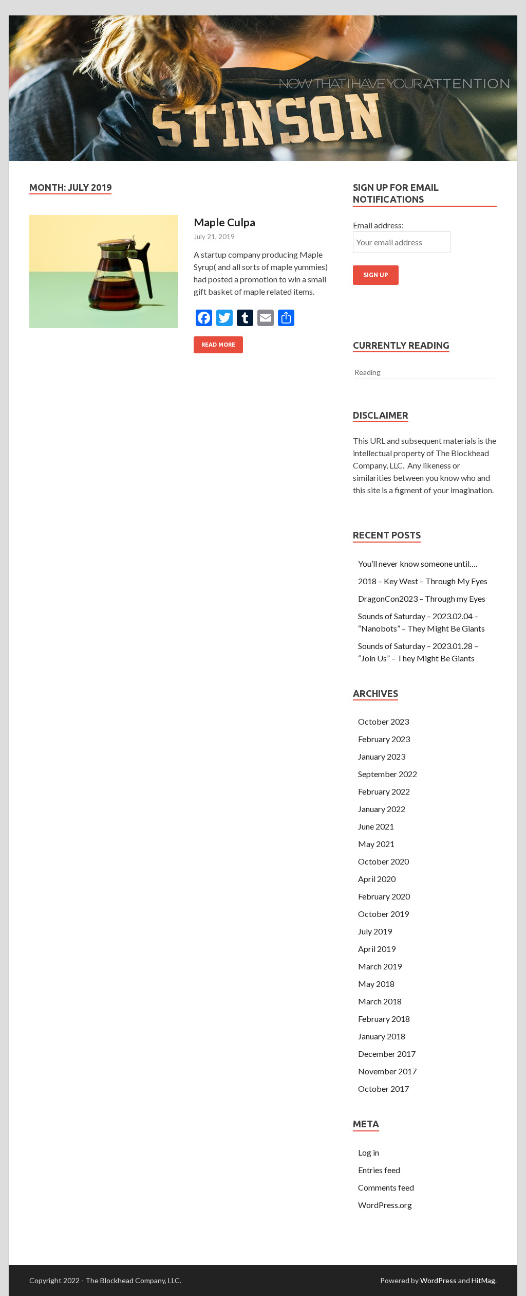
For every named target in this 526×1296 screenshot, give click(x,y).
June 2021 (376, 826)
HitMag (483, 1280)
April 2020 (377, 879)
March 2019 (380, 966)
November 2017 (387, 1071)
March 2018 (380, 1001)
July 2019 (375, 931)
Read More (218, 344)
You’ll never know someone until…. (417, 563)
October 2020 (383, 861)
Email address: (378, 225)
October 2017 (383, 1088)
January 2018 (381, 1036)
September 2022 (387, 774)
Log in (368, 1152)
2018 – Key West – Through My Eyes (422, 581)
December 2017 (387, 1053)
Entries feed (379, 1170)
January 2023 (381, 756)
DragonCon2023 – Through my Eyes (421, 598)
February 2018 (384, 1018)
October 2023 (383, 721)
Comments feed (386, 1187)
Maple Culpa (224, 221)
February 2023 (384, 739)
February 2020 (384, 896)
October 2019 (383, 914)
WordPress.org (385, 1205)
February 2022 (384, 791)
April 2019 (377, 948)
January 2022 (381, 809)
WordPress (438, 1280)
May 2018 (376, 983)
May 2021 (376, 844)
